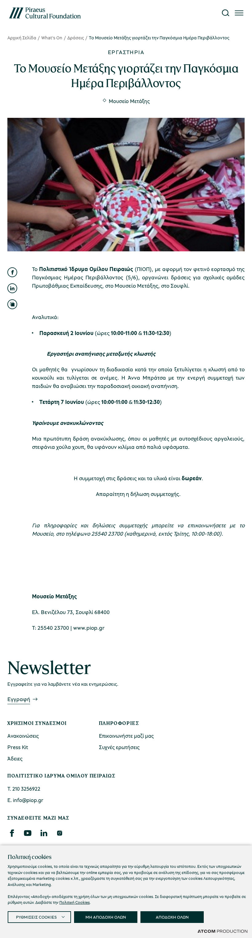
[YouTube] (27, 833)
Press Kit (17, 747)
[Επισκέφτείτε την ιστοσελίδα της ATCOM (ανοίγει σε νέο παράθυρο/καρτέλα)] (222, 930)
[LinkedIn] (43, 833)
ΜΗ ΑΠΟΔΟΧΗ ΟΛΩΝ (105, 917)
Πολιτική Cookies (74, 902)
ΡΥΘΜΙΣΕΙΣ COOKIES (36, 917)
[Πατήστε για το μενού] (239, 12)
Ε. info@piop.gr (25, 800)
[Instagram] (59, 833)
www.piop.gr (88, 627)
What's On (51, 37)
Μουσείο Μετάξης (129, 101)
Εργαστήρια (126, 52)
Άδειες (14, 758)
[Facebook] (11, 833)
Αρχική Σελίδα (21, 37)
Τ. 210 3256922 (23, 788)
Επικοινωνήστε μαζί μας (126, 735)
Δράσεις (75, 37)
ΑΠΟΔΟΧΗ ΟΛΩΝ (172, 917)
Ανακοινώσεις (23, 735)
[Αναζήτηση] (225, 13)
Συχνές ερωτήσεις (119, 747)
